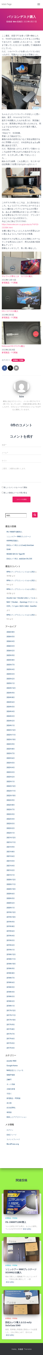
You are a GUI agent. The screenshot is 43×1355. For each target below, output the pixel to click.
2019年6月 (11, 931)
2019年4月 (11, 936)
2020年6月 (11, 894)
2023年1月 (11, 781)
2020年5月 (11, 898)
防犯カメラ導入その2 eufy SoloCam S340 (18, 1324)
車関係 (9, 1112)
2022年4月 (11, 819)
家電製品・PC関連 (10, 283)
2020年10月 (11, 889)
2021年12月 (11, 838)
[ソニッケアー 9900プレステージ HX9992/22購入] (21, 1249)
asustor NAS (11, 1061)
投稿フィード (12, 1135)
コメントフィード (13, 1139)
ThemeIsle (28, 1349)
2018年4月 (11, 992)
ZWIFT (9, 1080)
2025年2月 (11, 679)
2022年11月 (11, 791)
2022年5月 (11, 814)
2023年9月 (11, 744)
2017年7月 (11, 1034)
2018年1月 (11, 1006)
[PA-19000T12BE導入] (21, 1202)
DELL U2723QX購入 (10, 311)
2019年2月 (11, 945)
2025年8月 (11, 660)
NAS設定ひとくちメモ (15, 1070)
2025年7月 (11, 665)
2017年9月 (11, 1025)
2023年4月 (11, 767)
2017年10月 (11, 1020)
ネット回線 (11, 1084)
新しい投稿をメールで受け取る (15, 493)
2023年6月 (11, 758)
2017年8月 (11, 1029)
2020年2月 (11, 903)
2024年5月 (11, 707)
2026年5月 (11, 637)
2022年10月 (11, 796)
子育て (9, 1094)
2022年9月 (11, 800)
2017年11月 (11, 1015)
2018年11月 (11, 959)
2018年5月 (11, 987)
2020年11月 (11, 884)
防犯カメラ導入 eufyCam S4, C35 (19, 559)
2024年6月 (11, 702)
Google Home (12, 1066)
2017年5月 (11, 1043)
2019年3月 (11, 940)
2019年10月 (11, 917)
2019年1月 (11, 950)
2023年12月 (11, 730)
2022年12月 (11, 786)
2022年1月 (11, 833)
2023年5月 (11, 763)
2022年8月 (11, 805)
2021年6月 (11, 856)
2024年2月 (11, 721)
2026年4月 (11, 641)
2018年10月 (11, 964)
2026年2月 (11, 651)
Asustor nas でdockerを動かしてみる (21, 598)
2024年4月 (11, 711)
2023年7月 (11, 753)
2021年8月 (11, 852)
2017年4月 (11, 1048)
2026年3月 (11, 646)
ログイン (10, 1130)
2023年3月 (11, 772)
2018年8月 (11, 973)
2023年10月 (11, 739)
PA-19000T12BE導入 (14, 532)
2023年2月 (11, 777)
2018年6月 (11, 982)
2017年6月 (11, 1039)
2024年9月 (11, 693)
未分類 (9, 1103)
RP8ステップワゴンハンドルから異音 (21, 572)
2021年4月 (11, 866)
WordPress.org (13, 1144)
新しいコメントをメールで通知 (15, 487)
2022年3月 (11, 824)
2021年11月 (11, 842)
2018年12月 (11, 954)
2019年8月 (11, 926)
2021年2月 (11, 870)
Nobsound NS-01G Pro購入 (13, 346)
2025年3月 (11, 674)
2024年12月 (11, 688)
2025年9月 (11, 655)
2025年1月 (11, 683)
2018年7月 (11, 978)
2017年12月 (11, 1010)
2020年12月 (11, 880)
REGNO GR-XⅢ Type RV (16, 554)
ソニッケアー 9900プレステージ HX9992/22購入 (20, 1271)
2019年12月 (11, 912)
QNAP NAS (11, 1075)
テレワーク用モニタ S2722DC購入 (17, 276)
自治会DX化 (11, 1108)
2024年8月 (11, 697)
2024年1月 (11, 725)
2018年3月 (11, 996)
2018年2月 (11, 1001)
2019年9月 (11, 922)
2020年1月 (11, 908)
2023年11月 (11, 735)
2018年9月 (11, 968)
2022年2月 (11, 828)
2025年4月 (11, 669)
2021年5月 (11, 861)
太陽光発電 (11, 1089)
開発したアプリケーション (17, 1117)
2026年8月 (11, 632)
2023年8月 (11, 749)
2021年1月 (11, 875)
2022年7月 (11, 809)
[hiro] (21, 386)
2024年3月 (11, 716)
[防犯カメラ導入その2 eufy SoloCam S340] (21, 1302)
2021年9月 (11, 847)
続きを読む (27, 1229)
